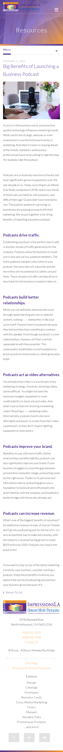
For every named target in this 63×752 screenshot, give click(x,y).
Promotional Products (31, 722)
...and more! (31, 727)
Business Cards (31, 697)
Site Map (31, 663)
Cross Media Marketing (31, 702)
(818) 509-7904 (31, 637)
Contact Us (31, 642)
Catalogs (32, 687)
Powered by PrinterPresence (31, 668)
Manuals (31, 712)
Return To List (13, 592)
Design (31, 682)
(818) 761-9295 (31, 632)
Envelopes (32, 692)
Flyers (31, 707)
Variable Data (31, 717)
